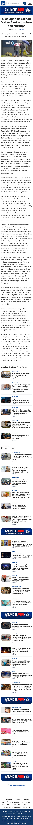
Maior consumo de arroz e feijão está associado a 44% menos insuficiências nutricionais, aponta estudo (21, 495)
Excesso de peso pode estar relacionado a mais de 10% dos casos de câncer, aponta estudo (22, 603)
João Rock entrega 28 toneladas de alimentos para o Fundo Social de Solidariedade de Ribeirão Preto (21, 638)
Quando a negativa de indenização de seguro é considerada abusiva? (20, 812)
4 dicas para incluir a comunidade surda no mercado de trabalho (19, 506)
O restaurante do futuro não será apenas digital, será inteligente (21, 375)
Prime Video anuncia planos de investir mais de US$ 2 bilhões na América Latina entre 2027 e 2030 (21, 567)
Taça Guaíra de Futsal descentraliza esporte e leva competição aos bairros (21, 742)
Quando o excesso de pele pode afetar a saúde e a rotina (21, 710)
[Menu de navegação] (30, 3)
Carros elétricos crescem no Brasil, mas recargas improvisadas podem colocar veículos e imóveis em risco (21, 425)
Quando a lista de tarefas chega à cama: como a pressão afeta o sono (22, 626)
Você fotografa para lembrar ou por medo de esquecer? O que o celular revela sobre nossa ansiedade (21, 591)
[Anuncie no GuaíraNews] (16, 10)
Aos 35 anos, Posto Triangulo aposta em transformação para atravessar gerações (22, 720)
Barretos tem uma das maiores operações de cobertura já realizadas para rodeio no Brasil (21, 650)
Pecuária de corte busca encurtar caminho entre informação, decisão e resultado (19, 482)
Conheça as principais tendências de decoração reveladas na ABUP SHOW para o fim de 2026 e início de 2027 (22, 543)
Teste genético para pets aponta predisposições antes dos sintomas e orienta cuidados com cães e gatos (21, 469)
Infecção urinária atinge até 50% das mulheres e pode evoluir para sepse (20, 579)
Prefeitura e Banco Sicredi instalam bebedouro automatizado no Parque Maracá (20, 765)
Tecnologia (21, 29)
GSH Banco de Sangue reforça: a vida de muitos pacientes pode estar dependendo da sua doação (22, 457)
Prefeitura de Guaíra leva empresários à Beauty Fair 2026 (20, 731)
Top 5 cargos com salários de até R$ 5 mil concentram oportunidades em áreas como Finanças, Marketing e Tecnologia (22, 519)
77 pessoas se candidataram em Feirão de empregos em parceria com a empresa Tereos (21, 663)
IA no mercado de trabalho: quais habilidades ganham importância (20, 436)
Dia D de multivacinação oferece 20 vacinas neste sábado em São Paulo (20, 753)
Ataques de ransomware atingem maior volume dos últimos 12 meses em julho (20, 400)
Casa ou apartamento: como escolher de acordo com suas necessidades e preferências (21, 788)
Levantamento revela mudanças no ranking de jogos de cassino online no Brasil (22, 555)
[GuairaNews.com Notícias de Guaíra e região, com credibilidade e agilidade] (3, 3)
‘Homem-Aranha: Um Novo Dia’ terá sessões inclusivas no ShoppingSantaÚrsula (22, 675)
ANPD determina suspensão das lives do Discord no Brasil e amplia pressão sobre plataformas (21, 412)
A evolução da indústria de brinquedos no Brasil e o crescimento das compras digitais (20, 800)
